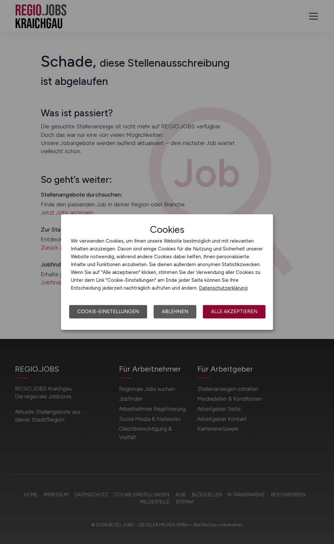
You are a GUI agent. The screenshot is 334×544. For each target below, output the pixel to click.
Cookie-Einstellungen (108, 311)
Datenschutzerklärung (223, 288)
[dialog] (167, 272)
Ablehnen (175, 311)
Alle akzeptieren (234, 311)
